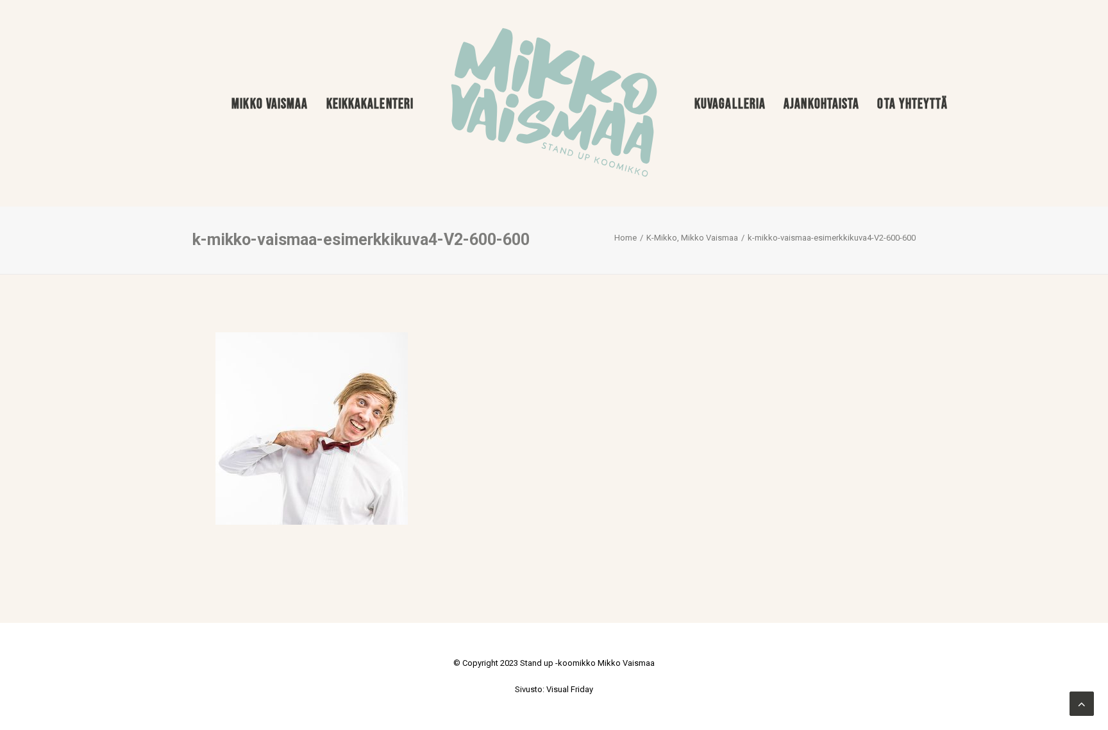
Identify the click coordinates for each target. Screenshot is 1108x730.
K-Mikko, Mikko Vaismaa (692, 237)
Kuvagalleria (730, 103)
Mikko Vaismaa (269, 103)
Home (625, 237)
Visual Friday (569, 689)
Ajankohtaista (821, 103)
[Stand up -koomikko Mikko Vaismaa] (554, 103)
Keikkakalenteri (370, 103)
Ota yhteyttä (912, 103)
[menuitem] (269, 103)
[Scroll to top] (1082, 702)
